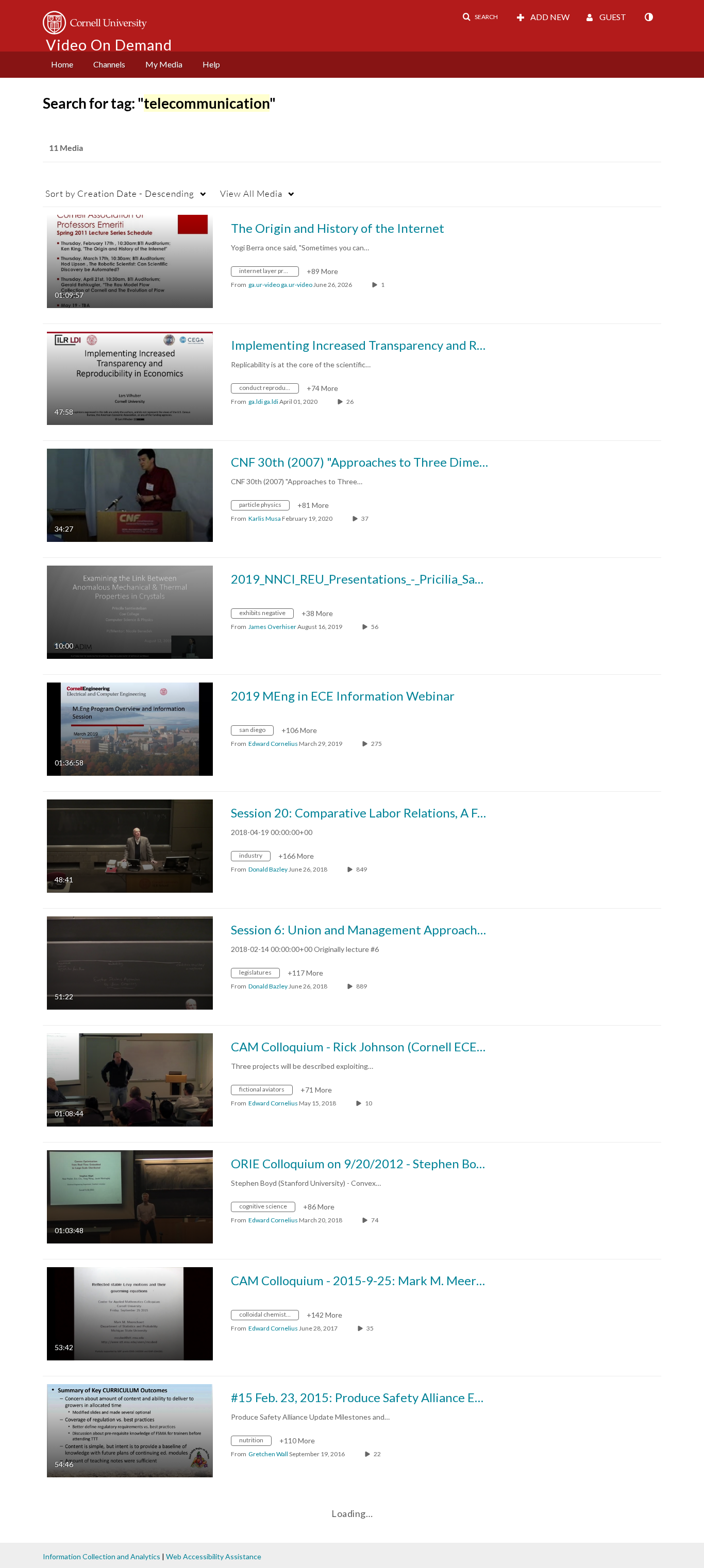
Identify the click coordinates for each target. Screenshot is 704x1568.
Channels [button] (109, 64)
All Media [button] (251, 193)
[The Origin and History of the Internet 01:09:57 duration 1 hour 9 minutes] (130, 260)
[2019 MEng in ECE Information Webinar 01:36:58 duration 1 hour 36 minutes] (130, 728)
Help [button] (211, 64)
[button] (480, 17)
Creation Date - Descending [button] (119, 193)
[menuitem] (62, 64)
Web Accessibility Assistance (213, 1556)
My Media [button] (163, 64)
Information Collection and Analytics (101, 1556)
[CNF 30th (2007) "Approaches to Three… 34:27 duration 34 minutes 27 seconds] (130, 494)
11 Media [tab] (66, 147)
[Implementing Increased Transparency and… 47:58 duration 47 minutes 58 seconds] (130, 377)
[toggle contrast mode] (648, 17)
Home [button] (62, 64)
